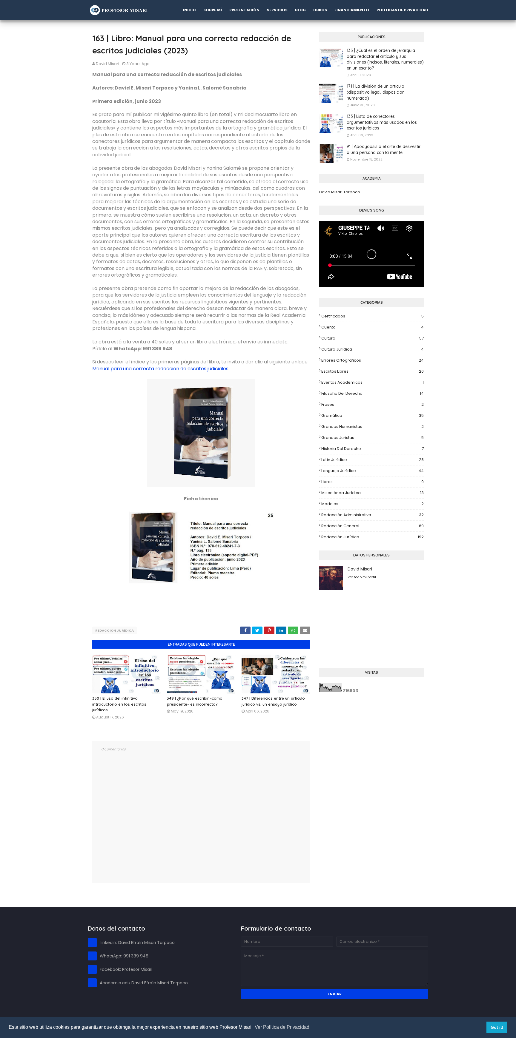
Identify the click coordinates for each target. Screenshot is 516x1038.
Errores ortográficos (372, 360)
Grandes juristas (372, 437)
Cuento (372, 327)
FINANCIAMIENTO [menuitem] (351, 10)
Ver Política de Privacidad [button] (282, 1027)
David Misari (107, 64)
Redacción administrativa (372, 515)
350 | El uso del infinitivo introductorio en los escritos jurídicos (119, 704)
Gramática (372, 415)
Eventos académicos (372, 382)
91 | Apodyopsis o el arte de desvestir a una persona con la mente (383, 149)
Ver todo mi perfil (362, 577)
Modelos (372, 504)
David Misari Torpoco (339, 192)
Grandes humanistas (372, 426)
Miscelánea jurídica (372, 493)
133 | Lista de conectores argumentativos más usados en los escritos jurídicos (382, 122)
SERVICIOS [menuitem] (277, 10)
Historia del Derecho (372, 448)
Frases (372, 404)
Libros (372, 482)
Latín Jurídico (372, 459)
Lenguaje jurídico (372, 470)
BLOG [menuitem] (300, 10)
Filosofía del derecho (372, 393)
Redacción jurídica (114, 630)
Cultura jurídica (372, 349)
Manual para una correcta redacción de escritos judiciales (160, 368)
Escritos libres (372, 371)
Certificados (372, 316)
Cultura (372, 338)
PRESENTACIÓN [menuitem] (244, 10)
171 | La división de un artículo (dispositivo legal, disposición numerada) (376, 92)
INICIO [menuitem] (189, 10)
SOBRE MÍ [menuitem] (212, 10)
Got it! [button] (497, 1027)
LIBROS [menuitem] (320, 10)
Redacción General (372, 526)
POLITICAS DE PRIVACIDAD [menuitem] (402, 10)
